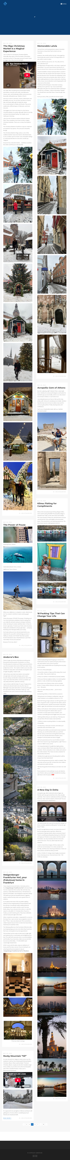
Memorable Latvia (47, 46)
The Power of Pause (14, 525)
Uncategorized (26, 513)
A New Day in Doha (47, 790)
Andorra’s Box (11, 657)
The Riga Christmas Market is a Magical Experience (14, 48)
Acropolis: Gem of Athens (51, 388)
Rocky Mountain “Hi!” (14, 1056)
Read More (7, 1118)
